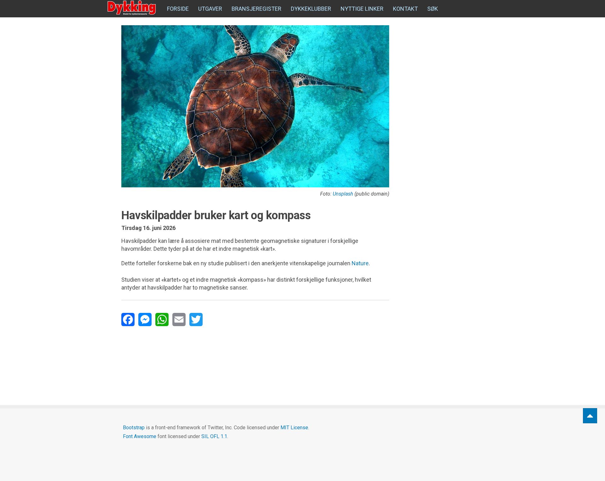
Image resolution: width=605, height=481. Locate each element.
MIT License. (294, 428)
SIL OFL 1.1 (214, 436)
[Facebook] (128, 319)
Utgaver (210, 8)
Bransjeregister (256, 8)
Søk (432, 8)
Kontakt (405, 8)
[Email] (179, 319)
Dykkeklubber (311, 8)
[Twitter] (196, 319)
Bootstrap (134, 428)
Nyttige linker (362, 8)
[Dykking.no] (132, 8)
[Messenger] (145, 319)
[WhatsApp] (162, 319)
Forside (178, 8)
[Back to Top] (590, 416)
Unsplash (343, 194)
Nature (360, 263)
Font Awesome (139, 436)
